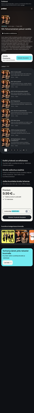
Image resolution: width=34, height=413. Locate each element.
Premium (6, 190)
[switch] (27, 211)
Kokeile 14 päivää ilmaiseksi (17, 217)
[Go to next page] (26, 150)
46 (23, 150)
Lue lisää (22, 5)
